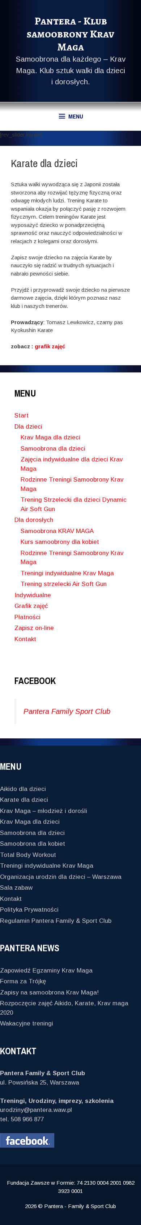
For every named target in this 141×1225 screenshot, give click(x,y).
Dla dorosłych (33, 520)
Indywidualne (32, 595)
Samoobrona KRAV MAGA (57, 531)
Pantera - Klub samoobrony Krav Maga (70, 34)
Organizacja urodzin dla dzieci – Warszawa (60, 876)
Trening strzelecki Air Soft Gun (64, 584)
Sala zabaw (16, 887)
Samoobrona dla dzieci (53, 448)
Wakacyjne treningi (26, 1023)
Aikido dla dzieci (23, 789)
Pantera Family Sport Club (67, 711)
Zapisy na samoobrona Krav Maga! (49, 992)
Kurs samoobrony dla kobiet (60, 541)
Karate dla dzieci (24, 799)
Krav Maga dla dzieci (50, 437)
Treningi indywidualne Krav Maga (67, 573)
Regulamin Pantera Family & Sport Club (55, 920)
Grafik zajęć (31, 606)
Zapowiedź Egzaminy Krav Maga (46, 970)
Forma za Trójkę (23, 981)
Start (21, 415)
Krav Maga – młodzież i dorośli (43, 811)
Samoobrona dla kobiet (32, 843)
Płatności (27, 617)
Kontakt (25, 639)
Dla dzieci (28, 426)
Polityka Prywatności (29, 909)
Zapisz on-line (34, 628)
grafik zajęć (50, 346)
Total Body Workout (28, 854)
